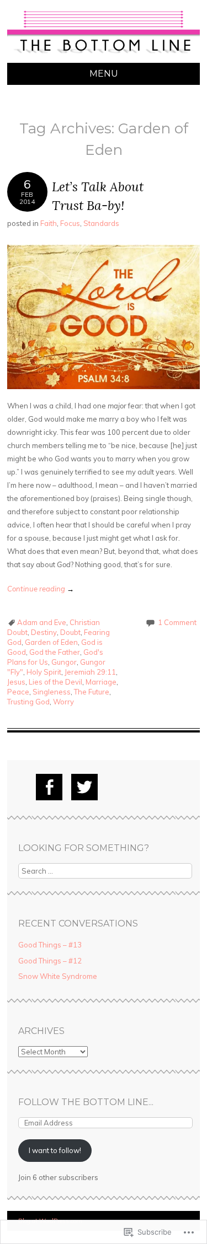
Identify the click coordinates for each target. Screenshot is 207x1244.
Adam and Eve (41, 622)
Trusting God (28, 701)
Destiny (44, 632)
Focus (70, 223)
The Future (91, 691)
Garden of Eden (51, 642)
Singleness (52, 691)
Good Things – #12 (50, 960)
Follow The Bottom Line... (85, 1102)
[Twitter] (84, 787)
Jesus (16, 681)
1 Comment (177, 622)
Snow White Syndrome (57, 976)
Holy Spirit (43, 671)
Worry (63, 701)
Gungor (64, 662)
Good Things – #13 (50, 944)
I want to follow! (55, 1150)
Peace (18, 691)
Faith (48, 223)
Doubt (70, 632)
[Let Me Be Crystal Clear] (103, 56)
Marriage (101, 681)
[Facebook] (49, 787)
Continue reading (40, 588)
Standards (101, 223)
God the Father (54, 652)
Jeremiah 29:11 (90, 671)
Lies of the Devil (55, 681)
